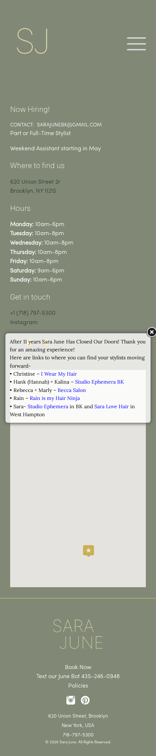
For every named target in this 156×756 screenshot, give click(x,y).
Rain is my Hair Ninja (55, 398)
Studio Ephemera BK (99, 382)
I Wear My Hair (59, 374)
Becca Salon (72, 390)
